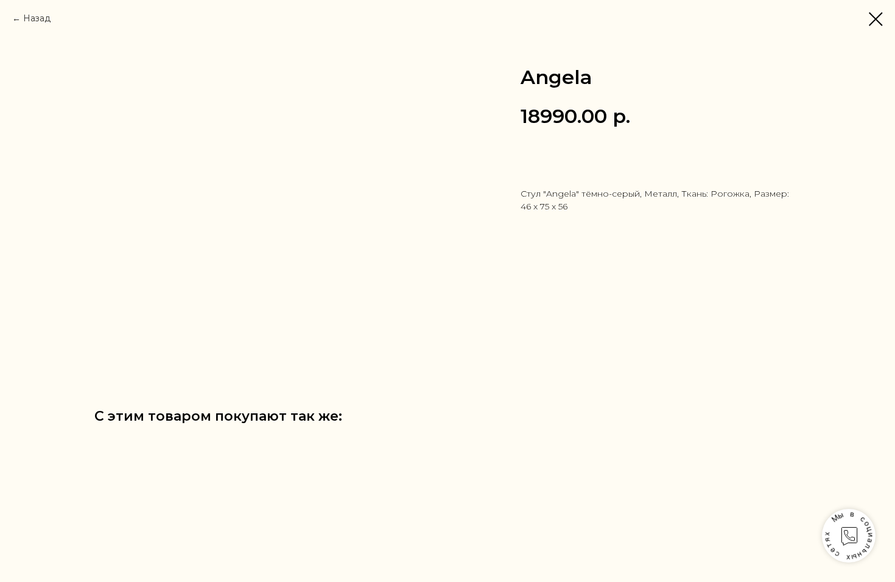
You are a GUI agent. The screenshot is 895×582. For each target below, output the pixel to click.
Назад (37, 18)
